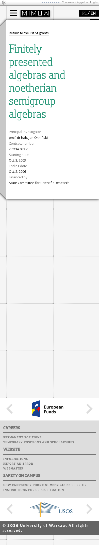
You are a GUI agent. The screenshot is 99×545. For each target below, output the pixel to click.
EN (93, 13)
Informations (15, 459)
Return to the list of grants (29, 33)
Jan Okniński (38, 137)
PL (84, 13)
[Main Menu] (13, 13)
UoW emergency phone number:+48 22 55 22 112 (45, 485)
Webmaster (13, 468)
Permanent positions (22, 437)
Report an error (18, 463)
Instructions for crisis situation (33, 490)
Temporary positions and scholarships (38, 442)
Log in (93, 2)
